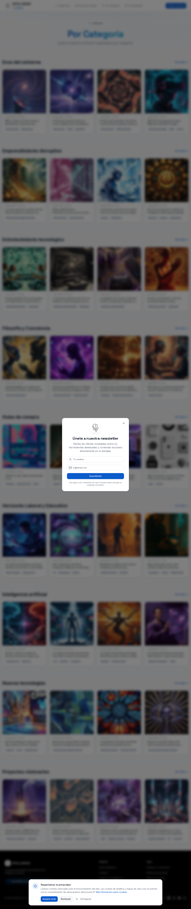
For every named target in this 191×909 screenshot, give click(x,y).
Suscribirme (95, 476)
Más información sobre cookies (111, 892)
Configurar (85, 899)
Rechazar (66, 899)
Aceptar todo (49, 899)
